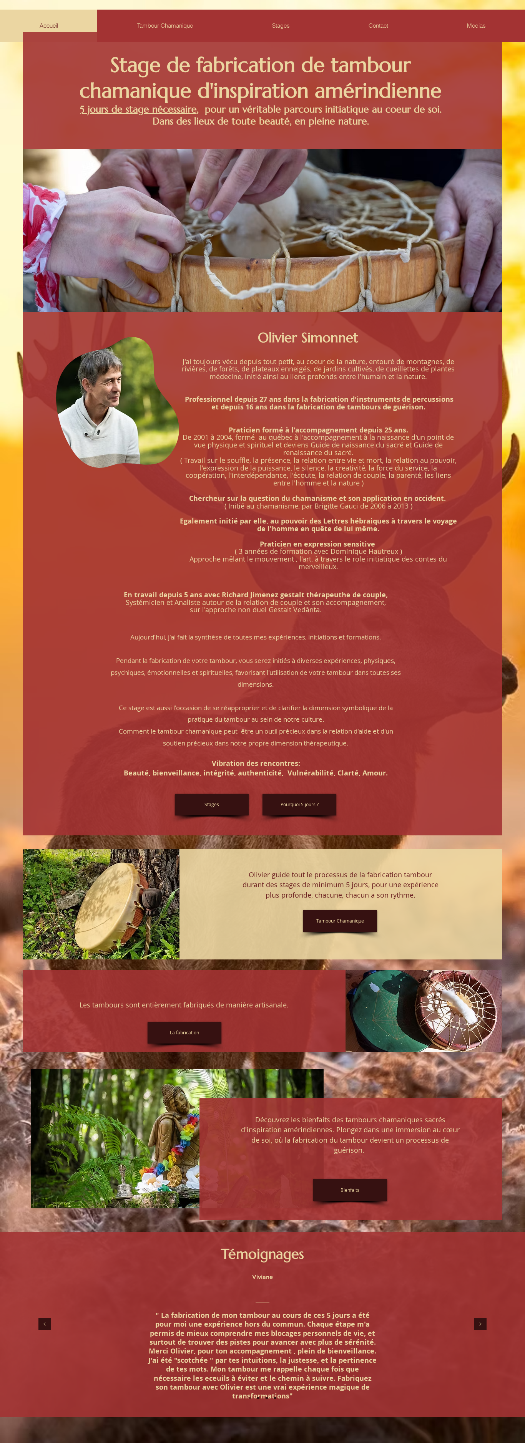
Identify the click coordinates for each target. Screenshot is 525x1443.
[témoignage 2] (258, 1398)
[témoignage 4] (275, 1398)
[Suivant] (480, 1324)
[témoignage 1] (250, 1398)
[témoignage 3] (267, 1398)
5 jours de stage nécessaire (138, 109)
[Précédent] (44, 1324)
